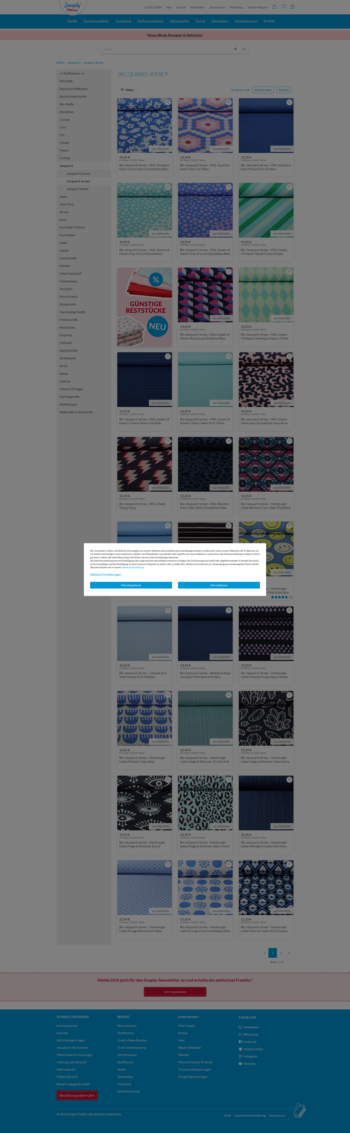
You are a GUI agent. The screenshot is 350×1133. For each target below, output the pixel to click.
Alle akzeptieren (131, 585)
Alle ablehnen (219, 585)
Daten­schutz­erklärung (133, 567)
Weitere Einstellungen (105, 574)
